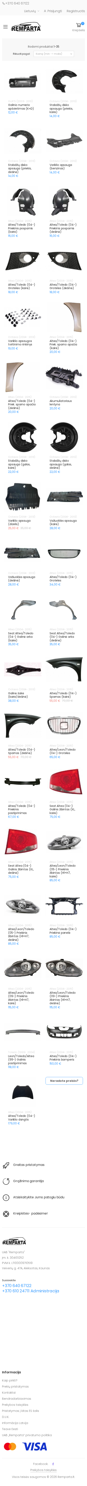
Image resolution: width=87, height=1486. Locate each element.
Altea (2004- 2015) (20, 221)
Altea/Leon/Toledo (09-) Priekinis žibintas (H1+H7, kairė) (21, 998)
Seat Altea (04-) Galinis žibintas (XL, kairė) (62, 809)
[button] (78, 27)
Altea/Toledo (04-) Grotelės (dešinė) (63, 286)
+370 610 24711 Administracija (30, 1291)
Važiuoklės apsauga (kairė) (63, 522)
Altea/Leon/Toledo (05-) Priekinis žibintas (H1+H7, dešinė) (21, 934)
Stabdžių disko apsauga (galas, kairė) (19, 464)
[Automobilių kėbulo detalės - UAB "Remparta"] (26, 27)
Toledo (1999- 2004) (21, 1052)
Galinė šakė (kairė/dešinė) (18, 695)
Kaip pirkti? (9, 1380)
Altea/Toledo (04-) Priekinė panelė (63, 931)
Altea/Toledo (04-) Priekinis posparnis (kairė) (21, 228)
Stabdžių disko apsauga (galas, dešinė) (61, 464)
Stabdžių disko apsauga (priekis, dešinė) (20, 168)
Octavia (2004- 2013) (63, 101)
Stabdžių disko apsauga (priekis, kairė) (61, 108)
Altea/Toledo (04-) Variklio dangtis (21, 1118)
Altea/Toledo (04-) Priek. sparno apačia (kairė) (63, 344)
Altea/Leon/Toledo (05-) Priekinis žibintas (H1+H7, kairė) (63, 871)
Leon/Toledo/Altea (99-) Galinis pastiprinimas (21, 1059)
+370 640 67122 (17, 3)
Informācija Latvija (15, 1423)
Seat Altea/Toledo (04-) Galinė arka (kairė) (20, 636)
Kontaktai (9, 1393)
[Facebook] (53, 1464)
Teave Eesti (10, 1429)
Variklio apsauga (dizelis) (19, 522)
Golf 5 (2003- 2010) (20, 101)
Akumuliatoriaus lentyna (61, 403)
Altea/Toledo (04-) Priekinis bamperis (63, 1058)
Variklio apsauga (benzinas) (61, 167)
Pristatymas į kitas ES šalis (20, 1411)
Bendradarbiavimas (16, 1399)
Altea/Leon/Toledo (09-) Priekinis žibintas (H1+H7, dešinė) (63, 998)
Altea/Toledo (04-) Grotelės (63, 579)
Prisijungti (55, 11)
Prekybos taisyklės (15, 1405)
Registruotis (76, 11)
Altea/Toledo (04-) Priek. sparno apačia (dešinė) (22, 404)
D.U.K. (5, 1417)
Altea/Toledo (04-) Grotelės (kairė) (21, 286)
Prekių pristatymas (15, 1387)
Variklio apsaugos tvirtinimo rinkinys (20, 343)
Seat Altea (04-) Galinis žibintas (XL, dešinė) (21, 869)
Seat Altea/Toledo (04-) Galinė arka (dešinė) (62, 636)
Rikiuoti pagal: (21, 54)
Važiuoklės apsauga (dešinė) (21, 579)
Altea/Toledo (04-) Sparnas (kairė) (63, 695)
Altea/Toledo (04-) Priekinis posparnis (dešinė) (63, 228)
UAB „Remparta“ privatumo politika (27, 1435)
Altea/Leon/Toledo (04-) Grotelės (63, 751)
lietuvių (30, 11)
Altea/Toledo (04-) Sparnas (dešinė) (21, 751)
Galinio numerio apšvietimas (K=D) (21, 107)
